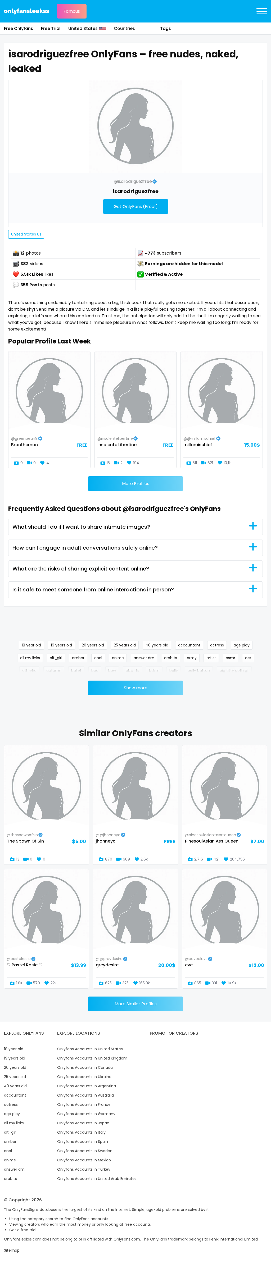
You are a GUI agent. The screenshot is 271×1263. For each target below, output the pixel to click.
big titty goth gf (234, 670)
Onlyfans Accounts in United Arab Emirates (97, 1178)
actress (217, 645)
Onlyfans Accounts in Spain (82, 1141)
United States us (26, 234)
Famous (72, 11)
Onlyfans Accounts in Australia (85, 1095)
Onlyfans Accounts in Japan (83, 1123)
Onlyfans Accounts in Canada (85, 1067)
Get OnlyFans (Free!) (136, 206)
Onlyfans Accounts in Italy (81, 1132)
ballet (76, 670)
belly (173, 670)
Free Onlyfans (18, 28)
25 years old (125, 645)
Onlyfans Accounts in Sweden (84, 1150)
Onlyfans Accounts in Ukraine (84, 1076)
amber (78, 657)
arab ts (170, 657)
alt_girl (56, 657)
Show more (135, 688)
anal (98, 657)
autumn (53, 670)
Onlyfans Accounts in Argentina (86, 1086)
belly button (199, 670)
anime (118, 657)
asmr (230, 657)
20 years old (93, 645)
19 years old (61, 645)
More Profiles (135, 484)
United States (83, 28)
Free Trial (50, 28)
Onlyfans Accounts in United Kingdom (92, 1058)
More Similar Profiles (136, 1004)
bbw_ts (132, 670)
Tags (165, 28)
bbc (94, 670)
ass (248, 657)
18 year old (31, 645)
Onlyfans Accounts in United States (90, 1049)
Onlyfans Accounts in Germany (86, 1113)
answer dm (144, 657)
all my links (30, 657)
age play (242, 645)
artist (211, 657)
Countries (124, 28)
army (192, 657)
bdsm (154, 670)
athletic (29, 670)
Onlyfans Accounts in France (84, 1104)
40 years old (157, 645)
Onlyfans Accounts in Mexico (84, 1160)
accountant (189, 645)
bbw (112, 670)
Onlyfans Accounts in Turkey (83, 1169)
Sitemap (12, 1250)
